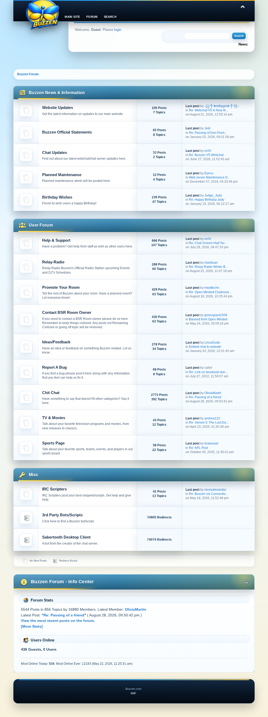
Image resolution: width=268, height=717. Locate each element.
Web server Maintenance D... (209, 177)
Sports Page (53, 443)
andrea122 (212, 418)
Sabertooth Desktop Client (66, 537)
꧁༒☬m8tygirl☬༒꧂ (221, 106)
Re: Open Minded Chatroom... (210, 292)
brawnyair (211, 443)
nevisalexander (215, 490)
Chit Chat (50, 392)
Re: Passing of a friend (205, 397)
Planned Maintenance (61, 174)
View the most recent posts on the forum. (58, 620)
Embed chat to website (205, 347)
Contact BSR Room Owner (66, 312)
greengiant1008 (215, 315)
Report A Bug (54, 367)
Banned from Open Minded (208, 319)
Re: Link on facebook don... (208, 372)
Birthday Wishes (57, 197)
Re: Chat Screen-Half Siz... (208, 243)
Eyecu (208, 173)
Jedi (207, 128)
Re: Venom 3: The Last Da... (208, 422)
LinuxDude (212, 342)
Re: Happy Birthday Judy (206, 199)
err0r (207, 151)
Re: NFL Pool (198, 448)
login (117, 30)
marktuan (211, 262)
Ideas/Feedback (56, 342)
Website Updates (57, 107)
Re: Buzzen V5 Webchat (206, 155)
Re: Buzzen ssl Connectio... (208, 494)
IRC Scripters (54, 489)
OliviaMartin (212, 393)
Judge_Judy (213, 195)
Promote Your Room (61, 287)
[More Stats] (32, 626)
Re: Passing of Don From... (208, 133)
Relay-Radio (53, 262)
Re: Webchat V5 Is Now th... (208, 110)
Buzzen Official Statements (67, 132)
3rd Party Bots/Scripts (62, 515)
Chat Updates (54, 152)
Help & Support (56, 240)
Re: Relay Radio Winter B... (208, 267)
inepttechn (211, 288)
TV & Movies (53, 417)
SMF (133, 693)
